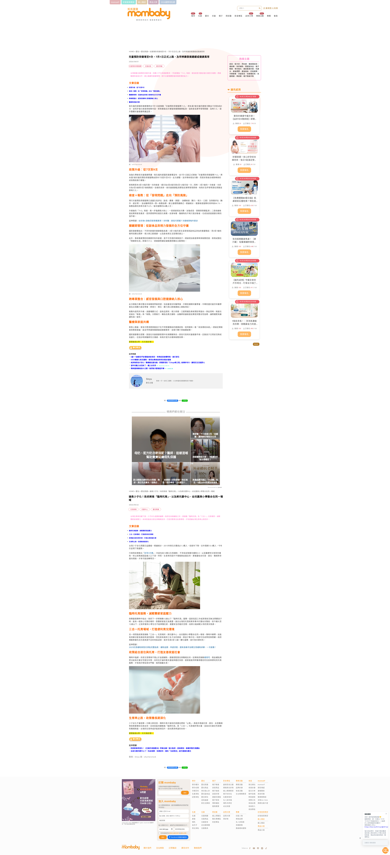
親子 (221, 16)
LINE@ (185, 400)
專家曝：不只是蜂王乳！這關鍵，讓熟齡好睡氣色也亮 (205, 435)
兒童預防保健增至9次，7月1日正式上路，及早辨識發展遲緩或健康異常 (177, 52)
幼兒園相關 (205, 825)
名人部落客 (240, 822)
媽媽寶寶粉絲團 (172, 400)
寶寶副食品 (249, 66)
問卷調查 (252, 797)
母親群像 (239, 825)
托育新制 (134, 509)
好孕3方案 (148, 553)
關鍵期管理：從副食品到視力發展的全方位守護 (145, 95)
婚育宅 (207, 657)
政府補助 (239, 66)
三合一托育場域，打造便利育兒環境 (141, 534)
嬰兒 (207, 16)
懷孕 (193, 16)
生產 (200, 16)
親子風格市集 (248, 76)
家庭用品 (215, 788)
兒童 (214, 16)
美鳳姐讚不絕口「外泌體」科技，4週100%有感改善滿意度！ (205, 481)
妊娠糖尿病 (251, 74)
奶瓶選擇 (253, 71)
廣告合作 (185, 848)
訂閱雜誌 (173, 848)
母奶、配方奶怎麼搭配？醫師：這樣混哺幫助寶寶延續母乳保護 (161, 455)
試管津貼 (195, 797)
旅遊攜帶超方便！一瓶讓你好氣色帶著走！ (205, 458)
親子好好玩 (227, 794)
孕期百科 (195, 791)
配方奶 (237, 64)
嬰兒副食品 (205, 794)
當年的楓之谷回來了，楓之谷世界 (142, 365)
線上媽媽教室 (228, 791)
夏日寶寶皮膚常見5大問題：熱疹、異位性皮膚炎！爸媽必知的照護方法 (146, 481)
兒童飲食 (204, 822)
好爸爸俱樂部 (263, 816)
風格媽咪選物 (241, 828)
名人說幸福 (227, 800)
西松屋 (244, 64)
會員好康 (252, 788)
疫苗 (231, 64)
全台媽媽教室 (241, 794)
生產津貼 (195, 794)
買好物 (225, 819)
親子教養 (215, 785)
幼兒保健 (226, 806)
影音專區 (238, 16)
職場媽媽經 (262, 797)
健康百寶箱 (216, 797)
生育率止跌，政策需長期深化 (139, 541)
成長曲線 (204, 800)
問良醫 (229, 16)
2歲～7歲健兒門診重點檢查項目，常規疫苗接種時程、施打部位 (155, 357)
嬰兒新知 (204, 797)
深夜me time (263, 800)
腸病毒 (232, 66)
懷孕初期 (195, 788)
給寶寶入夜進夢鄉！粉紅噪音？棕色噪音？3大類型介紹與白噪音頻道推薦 (176, 481)
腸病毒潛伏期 (248, 69)
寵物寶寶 (215, 806)
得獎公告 (252, 800)
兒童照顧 (204, 816)
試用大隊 (249, 16)
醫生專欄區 (216, 819)
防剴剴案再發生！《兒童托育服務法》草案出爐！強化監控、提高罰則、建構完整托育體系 (165, 748)
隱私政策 (183, 833)
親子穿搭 (215, 800)
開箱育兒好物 (228, 788)
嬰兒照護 (144, 52)
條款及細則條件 (174, 833)
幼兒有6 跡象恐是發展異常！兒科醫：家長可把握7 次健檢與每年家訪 (168, 221)
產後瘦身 (245, 71)
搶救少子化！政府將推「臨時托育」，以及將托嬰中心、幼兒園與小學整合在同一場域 (182, 491)
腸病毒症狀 (253, 64)
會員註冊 (252, 803)
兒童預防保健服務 (135, 66)
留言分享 (252, 791)
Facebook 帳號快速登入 (179, 837)
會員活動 (239, 791)
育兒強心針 (205, 791)
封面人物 (239, 816)
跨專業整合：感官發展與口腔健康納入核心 (143, 98)
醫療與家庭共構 (134, 102)
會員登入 (252, 806)
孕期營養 (232, 74)
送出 (185, 793)
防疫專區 (215, 822)
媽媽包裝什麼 (263, 803)
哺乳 (194, 822)
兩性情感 (261, 788)
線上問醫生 (216, 816)
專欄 (269, 16)
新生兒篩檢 (205, 803)
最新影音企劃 (228, 785)
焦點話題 (239, 819)
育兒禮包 (252, 785)
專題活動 (260, 16)
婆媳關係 (261, 791)
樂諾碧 (239, 76)
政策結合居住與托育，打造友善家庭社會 (142, 538)
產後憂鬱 (236, 71)
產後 (194, 819)
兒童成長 (148, 66)
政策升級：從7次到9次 (137, 87)
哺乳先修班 (227, 803)
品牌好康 (239, 788)
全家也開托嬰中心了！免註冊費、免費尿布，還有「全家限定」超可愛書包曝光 (161, 751)
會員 (276, 16)
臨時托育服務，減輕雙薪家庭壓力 (140, 530)
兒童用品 (204, 819)
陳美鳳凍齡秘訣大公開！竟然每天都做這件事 (146, 368)
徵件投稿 (252, 794)
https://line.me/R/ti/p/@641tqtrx (375, 827)
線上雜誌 (261, 823)
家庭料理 (215, 794)
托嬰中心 (145, 509)
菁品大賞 (261, 830)
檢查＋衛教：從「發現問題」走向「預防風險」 (145, 91)
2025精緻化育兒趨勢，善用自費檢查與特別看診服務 (151, 360)
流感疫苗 (241, 74)
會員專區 (252, 809)
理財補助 (215, 803)
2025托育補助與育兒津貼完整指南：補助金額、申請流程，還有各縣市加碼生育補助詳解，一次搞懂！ (172, 647)
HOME (131, 52)
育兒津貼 (195, 828)
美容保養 (261, 794)
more (256, 344)
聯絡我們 (198, 848)
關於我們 (147, 848)
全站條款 (160, 848)
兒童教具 (204, 828)
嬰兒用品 (204, 788)
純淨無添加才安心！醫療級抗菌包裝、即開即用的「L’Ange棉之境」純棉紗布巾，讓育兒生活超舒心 (167, 363)
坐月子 (194, 825)
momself (261, 785)
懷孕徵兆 (238, 69)
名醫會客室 (227, 797)
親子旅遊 (215, 791)
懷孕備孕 (195, 785)
